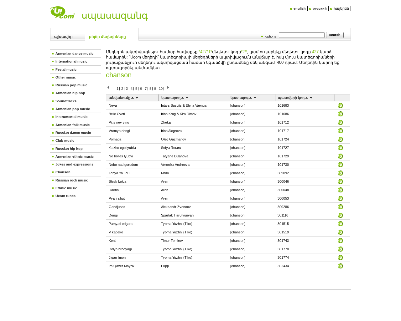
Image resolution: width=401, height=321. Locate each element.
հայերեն (341, 8)
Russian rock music (71, 180)
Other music (65, 77)
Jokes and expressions (74, 164)
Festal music (65, 69)
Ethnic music (66, 188)
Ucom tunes (65, 196)
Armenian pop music (72, 109)
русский (320, 8)
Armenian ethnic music (74, 156)
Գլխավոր (63, 36)
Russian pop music (71, 85)
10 (161, 88)
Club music (64, 140)
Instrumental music (71, 117)
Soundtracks (65, 101)
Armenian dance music (74, 53)
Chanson (62, 172)
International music (71, 61)
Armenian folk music (72, 125)
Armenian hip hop (70, 93)
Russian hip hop (69, 148)
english (300, 8)
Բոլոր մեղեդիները (107, 36)
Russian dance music (73, 133)
